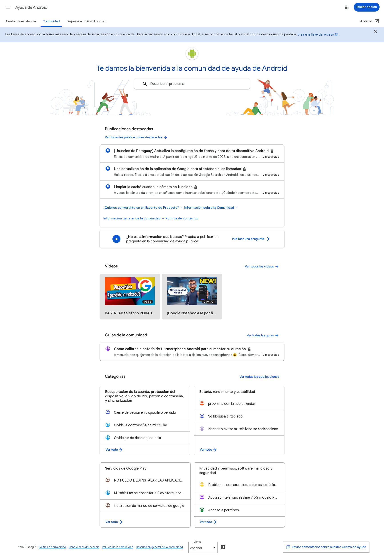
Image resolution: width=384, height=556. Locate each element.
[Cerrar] (375, 32)
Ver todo (112, 450)
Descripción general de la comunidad (159, 547)
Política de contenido (182, 218)
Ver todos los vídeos (259, 266)
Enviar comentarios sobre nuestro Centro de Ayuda (328, 547)
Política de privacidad (52, 547)
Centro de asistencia (21, 21)
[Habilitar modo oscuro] (223, 547)
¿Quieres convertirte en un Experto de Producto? (141, 208)
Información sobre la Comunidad (209, 208)
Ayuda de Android (31, 7)
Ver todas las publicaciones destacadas (133, 137)
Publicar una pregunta (248, 239)
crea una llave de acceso (316, 34)
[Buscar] (145, 83)
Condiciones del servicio (84, 547)
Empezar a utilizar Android (85, 21)
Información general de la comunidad (131, 218)
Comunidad (51, 21)
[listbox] (203, 547)
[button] (8, 7)
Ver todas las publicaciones (259, 377)
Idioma (197, 541)
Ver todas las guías (260, 335)
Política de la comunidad (117, 547)
